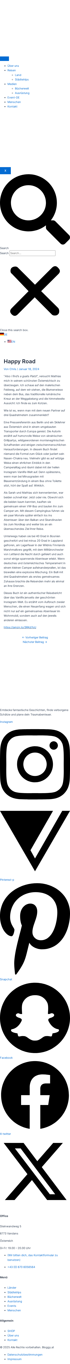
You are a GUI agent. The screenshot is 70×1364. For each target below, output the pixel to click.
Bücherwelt (22, 88)
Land (18, 75)
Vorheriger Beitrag (35, 637)
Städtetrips (22, 79)
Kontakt (12, 106)
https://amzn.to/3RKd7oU (20, 627)
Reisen (11, 70)
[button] (35, 212)
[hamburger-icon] (4, 58)
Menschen (14, 102)
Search (4, 253)
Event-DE (13, 97)
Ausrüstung (22, 93)
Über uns (13, 66)
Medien (12, 84)
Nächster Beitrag (35, 642)
